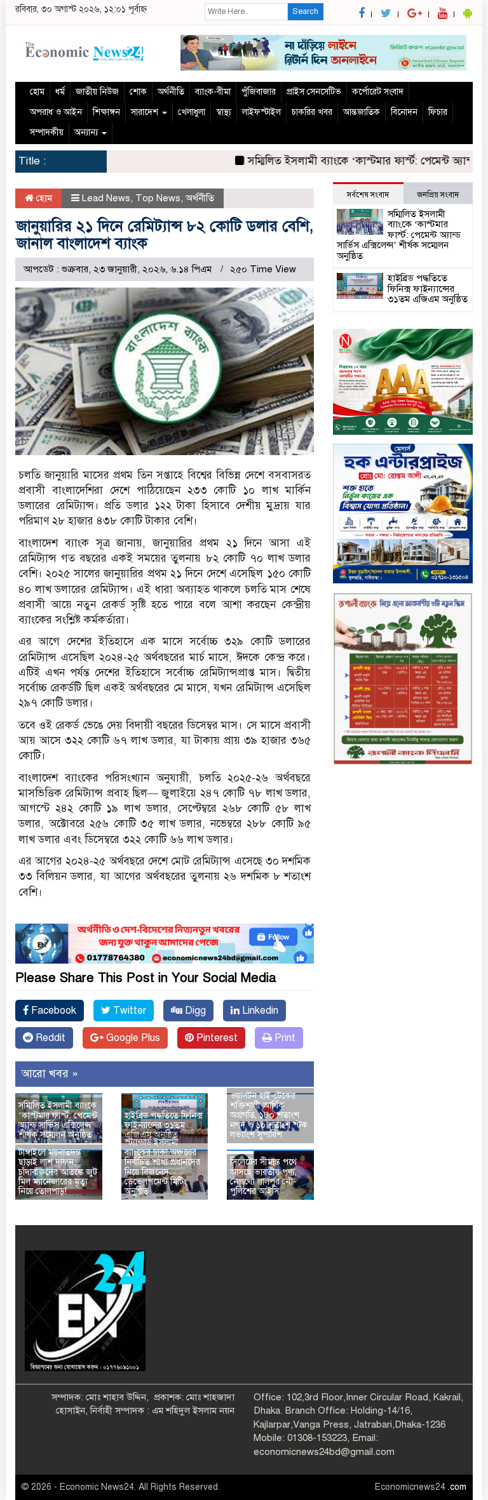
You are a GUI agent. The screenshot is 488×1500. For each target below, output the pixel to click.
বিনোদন (404, 112)
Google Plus (132, 1038)
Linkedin (259, 1010)
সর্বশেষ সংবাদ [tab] (368, 194)
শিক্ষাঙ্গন (106, 112)
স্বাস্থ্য (223, 112)
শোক (138, 91)
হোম (37, 91)
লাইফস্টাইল (261, 112)
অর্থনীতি (171, 91)
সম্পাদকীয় (47, 132)
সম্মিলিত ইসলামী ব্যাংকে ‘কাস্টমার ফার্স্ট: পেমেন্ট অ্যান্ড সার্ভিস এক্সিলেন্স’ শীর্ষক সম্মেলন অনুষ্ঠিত (57, 1120)
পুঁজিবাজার (258, 91)
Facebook (52, 1010)
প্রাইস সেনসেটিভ (314, 91)
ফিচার (437, 112)
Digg (194, 1010)
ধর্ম (60, 91)
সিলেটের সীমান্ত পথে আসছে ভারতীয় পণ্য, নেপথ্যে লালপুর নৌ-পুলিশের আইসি (263, 1177)
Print (283, 1038)
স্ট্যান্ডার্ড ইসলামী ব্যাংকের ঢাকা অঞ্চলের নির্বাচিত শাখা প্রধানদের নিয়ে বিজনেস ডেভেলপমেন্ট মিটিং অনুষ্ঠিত (162, 1167)
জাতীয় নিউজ (97, 91)
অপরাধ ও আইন (56, 112)
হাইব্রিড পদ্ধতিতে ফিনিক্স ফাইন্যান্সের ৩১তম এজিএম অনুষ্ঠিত (164, 1125)
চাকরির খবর (312, 112)
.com (457, 1487)
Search (305, 11)
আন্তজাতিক (361, 112)
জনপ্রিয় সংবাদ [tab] (438, 194)
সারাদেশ (146, 112)
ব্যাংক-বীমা (213, 91)
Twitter (128, 1010)
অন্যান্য (87, 132)
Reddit (49, 1038)
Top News (157, 198)
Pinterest (216, 1038)
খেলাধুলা (191, 112)
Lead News (106, 198)
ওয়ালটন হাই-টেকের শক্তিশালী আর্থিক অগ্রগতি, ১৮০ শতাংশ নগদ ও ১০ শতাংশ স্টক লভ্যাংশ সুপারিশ (269, 1116)
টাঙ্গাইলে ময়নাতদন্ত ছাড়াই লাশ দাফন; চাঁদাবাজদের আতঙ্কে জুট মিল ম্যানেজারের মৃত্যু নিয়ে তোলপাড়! (57, 1172)
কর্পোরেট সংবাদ (377, 91)
